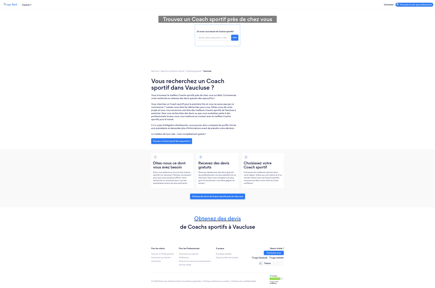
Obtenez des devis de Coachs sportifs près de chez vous (217, 196)
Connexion (389, 4)
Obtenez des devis (217, 218)
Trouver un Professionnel (162, 254)
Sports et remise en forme (172, 71)
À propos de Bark (224, 254)
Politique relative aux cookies (216, 281)
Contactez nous (274, 253)
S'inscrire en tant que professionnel (194, 261)
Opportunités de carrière (227, 257)
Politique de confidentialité (243, 281)
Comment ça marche (160, 257)
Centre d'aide (185, 264)
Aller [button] (235, 37)
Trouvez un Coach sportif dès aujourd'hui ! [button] (172, 141)
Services (155, 71)
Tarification (184, 257)
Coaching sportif (193, 71)
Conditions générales (191, 281)
